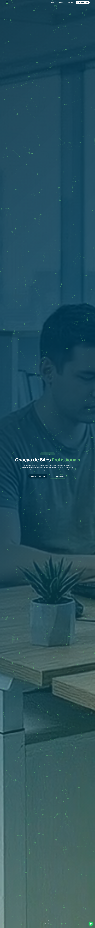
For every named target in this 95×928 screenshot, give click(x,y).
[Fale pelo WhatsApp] (91, 924)
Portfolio (61, 2)
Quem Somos (70, 2)
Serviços (53, 2)
